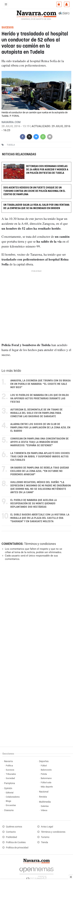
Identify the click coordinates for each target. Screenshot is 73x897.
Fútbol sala (46, 782)
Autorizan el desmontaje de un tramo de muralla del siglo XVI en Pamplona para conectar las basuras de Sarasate (36, 413)
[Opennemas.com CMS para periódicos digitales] (36, 872)
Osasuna (9, 810)
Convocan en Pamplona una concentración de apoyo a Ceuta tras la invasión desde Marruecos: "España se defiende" (39, 442)
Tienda (44, 842)
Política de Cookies (16, 842)
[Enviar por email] (49, 136)
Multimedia (45, 801)
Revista (43, 796)
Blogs (8, 801)
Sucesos (10, 770)
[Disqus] (36, 609)
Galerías (45, 806)
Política (9, 765)
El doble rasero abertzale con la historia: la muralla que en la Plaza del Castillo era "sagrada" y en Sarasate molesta (39, 518)
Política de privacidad (17, 847)
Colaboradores (13, 797)
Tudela (11, 145)
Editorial (9, 792)
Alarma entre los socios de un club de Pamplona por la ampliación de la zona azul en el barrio (40, 427)
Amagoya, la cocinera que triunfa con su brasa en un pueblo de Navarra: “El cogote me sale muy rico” (40, 384)
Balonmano (46, 778)
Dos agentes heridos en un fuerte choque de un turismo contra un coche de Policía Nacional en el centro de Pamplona (34, 191)
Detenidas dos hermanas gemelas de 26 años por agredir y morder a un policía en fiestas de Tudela (47, 169)
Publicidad (11, 837)
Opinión (8, 788)
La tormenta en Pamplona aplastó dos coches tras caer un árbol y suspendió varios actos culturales (40, 456)
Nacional (43, 791)
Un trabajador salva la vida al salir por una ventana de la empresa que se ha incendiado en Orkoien (36, 207)
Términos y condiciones (40, 543)
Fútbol (44, 765)
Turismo (45, 837)
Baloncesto (46, 770)
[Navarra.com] (36, 13)
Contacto (11, 831)
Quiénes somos (14, 826)
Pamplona (9, 783)
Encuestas (11, 805)
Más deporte (47, 786)
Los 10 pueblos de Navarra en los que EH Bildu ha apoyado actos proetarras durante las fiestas (39, 398)
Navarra (8, 761)
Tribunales (11, 774)
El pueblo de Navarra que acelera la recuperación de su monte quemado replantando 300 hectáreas (33, 503)
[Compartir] (22, 136)
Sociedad (10, 778)
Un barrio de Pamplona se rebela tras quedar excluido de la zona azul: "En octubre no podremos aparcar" (39, 471)
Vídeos (44, 810)
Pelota (44, 774)
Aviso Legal (47, 826)
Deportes (44, 761)
